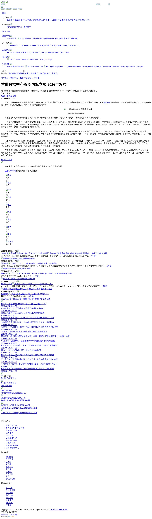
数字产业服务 (85, 67)
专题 (141, 67)
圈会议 (5, 57)
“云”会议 (48, 59)
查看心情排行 (10, 171)
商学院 (8, 505)
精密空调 (15, 269)
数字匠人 (56, 52)
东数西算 (39, 38)
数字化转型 (122, 67)
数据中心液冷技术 (42, 299)
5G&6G (9, 472)
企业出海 (9, 435)
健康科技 (69, 20)
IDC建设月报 (12, 27)
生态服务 (6, 64)
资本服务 (95, 67)
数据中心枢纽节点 (39, 73)
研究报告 (10, 67)
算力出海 (19, 20)
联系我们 (14, 515)
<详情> (94, 256)
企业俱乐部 (19, 67)
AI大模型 (27, 20)
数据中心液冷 (26, 78)
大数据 (8, 464)
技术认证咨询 (133, 67)
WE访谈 (9, 488)
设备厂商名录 (37, 45)
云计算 (8, 462)
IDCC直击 (65, 52)
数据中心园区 (61, 45)
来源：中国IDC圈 (8, 96)
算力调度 (13, 73)
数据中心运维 (17, 258)
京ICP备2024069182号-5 (59, 510)
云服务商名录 (26, 45)
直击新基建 (35, 52)
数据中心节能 (29, 279)
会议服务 (59, 67)
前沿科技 (85, 20)
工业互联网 (52, 20)
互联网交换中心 (24, 73)
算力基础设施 (32, 59)
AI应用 (41, 59)
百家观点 (6, 50)
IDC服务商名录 (13, 45)
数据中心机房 (49, 45)
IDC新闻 (9, 457)
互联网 (8, 469)
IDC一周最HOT (24, 27)
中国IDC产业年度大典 (15, 428)
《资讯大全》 (73, 45)
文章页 (37, 78)
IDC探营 (9, 503)
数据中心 (14, 78)
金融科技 (77, 20)
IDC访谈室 (10, 479)
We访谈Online (46, 52)
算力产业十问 (11, 425)
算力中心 (10, 20)
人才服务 (67, 67)
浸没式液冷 (18, 299)
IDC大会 (9, 495)
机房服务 (9, 500)
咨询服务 (75, 67)
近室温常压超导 (21, 289)
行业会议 (9, 498)
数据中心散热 (34, 289)
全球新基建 (112, 67)
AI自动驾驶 (36, 20)
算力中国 (6, 36)
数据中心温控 (9, 289)
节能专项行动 (11, 438)
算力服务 (9, 433)
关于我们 (5, 515)
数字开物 (22, 59)
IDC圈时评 (72, 38)
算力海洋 (103, 67)
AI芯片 (44, 20)
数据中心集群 (11, 430)
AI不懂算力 (12, 38)
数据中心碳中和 (12, 445)
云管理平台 (10, 443)
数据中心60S (48, 38)
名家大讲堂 (25, 52)
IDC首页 (4, 78)
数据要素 (61, 20)
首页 (4, 13)
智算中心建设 (11, 440)
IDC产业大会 (52, 73)
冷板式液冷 (8, 299)
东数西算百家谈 (61, 38)
